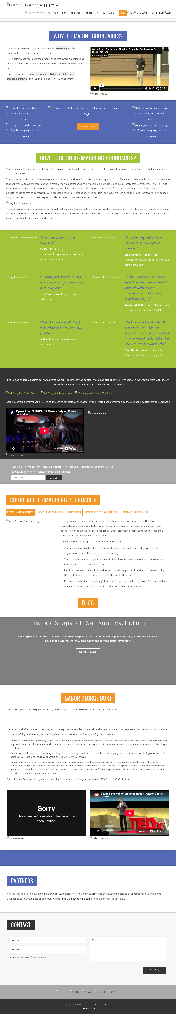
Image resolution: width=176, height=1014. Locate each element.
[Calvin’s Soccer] (22, 393)
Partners (100, 12)
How (64, 12)
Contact (113, 12)
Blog (123, 12)
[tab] (20, 512)
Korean (151, 119)
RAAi (93, 1008)
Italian (24, 119)
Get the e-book (87, 126)
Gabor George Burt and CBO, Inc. (96, 1005)
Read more (88, 651)
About (89, 12)
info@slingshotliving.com (76, 898)
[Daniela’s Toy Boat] (93, 393)
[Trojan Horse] (57, 393)
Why (56, 12)
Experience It (76, 12)
